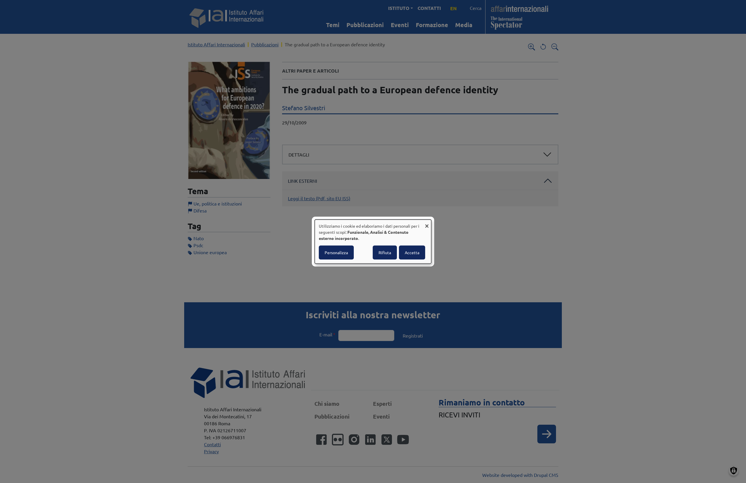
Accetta (412, 252)
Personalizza (336, 252)
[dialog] (373, 241)
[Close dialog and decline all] (427, 223)
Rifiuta (385, 252)
